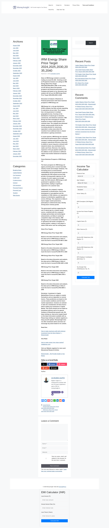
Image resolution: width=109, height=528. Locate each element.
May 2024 (15, 113)
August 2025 (16, 75)
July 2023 (15, 138)
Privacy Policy (76, 5)
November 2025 (17, 68)
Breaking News (17, 170)
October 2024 (16, 101)
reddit (46, 368)
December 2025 (17, 65)
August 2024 (16, 106)
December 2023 (17, 126)
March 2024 (16, 118)
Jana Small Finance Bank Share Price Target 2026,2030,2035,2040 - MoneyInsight (85, 115)
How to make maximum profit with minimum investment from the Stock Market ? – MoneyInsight (53, 333)
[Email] (52, 394)
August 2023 (16, 136)
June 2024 (16, 111)
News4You (51, 9)
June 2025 (16, 80)
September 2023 (17, 133)
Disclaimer (67, 5)
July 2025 (15, 78)
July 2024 (15, 108)
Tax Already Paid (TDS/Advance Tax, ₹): (83, 268)
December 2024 (17, 96)
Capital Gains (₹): (82, 221)
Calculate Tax (86, 277)
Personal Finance (18, 188)
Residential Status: (82, 187)
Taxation (15, 193)
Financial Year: (81, 173)
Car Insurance (17, 175)
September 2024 (17, 103)
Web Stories (16, 195)
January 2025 (16, 93)
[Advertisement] (54, 24)
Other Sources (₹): (82, 229)
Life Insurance (17, 185)
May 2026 (15, 53)
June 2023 (16, 141)
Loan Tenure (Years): (47, 512)
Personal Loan (17, 190)
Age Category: (81, 180)
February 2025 (17, 91)
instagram (63, 364)
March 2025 (16, 88)
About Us (50, 5)
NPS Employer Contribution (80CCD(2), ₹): (84, 258)
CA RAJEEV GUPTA (55, 73)
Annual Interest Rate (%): (48, 504)
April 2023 (16, 146)
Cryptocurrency (17, 180)
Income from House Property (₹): (85, 212)
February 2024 (17, 121)
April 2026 (16, 55)
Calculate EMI (54, 520)
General (15, 183)
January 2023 (16, 154)
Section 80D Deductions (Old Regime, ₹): (85, 248)
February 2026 (17, 60)
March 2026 (16, 58)
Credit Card (16, 178)
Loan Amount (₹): (46, 496)
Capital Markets (46, 405)
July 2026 (15, 48)
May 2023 (15, 143)
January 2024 (16, 123)
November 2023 (17, 128)
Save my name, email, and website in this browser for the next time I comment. (59, 458)
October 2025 (16, 70)
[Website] (62, 392)
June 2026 (16, 50)
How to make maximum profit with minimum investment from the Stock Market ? (85, 132)
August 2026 (16, 45)
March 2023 (16, 148)
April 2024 (16, 116)
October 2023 (16, 131)
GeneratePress (62, 486)
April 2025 (16, 86)
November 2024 (17, 98)
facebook (53, 364)
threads (55, 368)
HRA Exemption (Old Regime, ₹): (85, 202)
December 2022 (17, 156)
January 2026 (16, 63)
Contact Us (58, 5)
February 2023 (17, 151)
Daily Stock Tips (61, 9)
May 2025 (15, 83)
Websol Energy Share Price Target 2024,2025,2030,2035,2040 (84, 119)
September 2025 (17, 73)
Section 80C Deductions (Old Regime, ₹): (85, 238)
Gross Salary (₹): (82, 193)
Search (91, 43)
